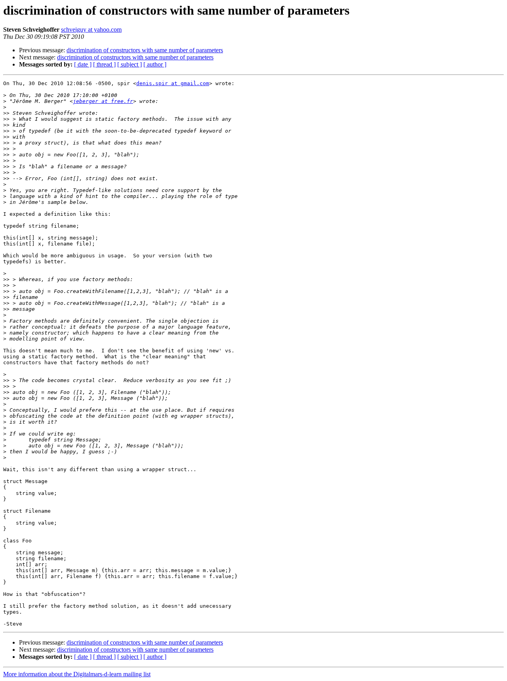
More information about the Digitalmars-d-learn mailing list (77, 674)
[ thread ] (104, 64)
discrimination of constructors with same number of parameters (145, 50)
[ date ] (82, 64)
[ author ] (154, 64)
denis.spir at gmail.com (172, 83)
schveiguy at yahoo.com (91, 29)
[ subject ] (129, 64)
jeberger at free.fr (103, 101)
